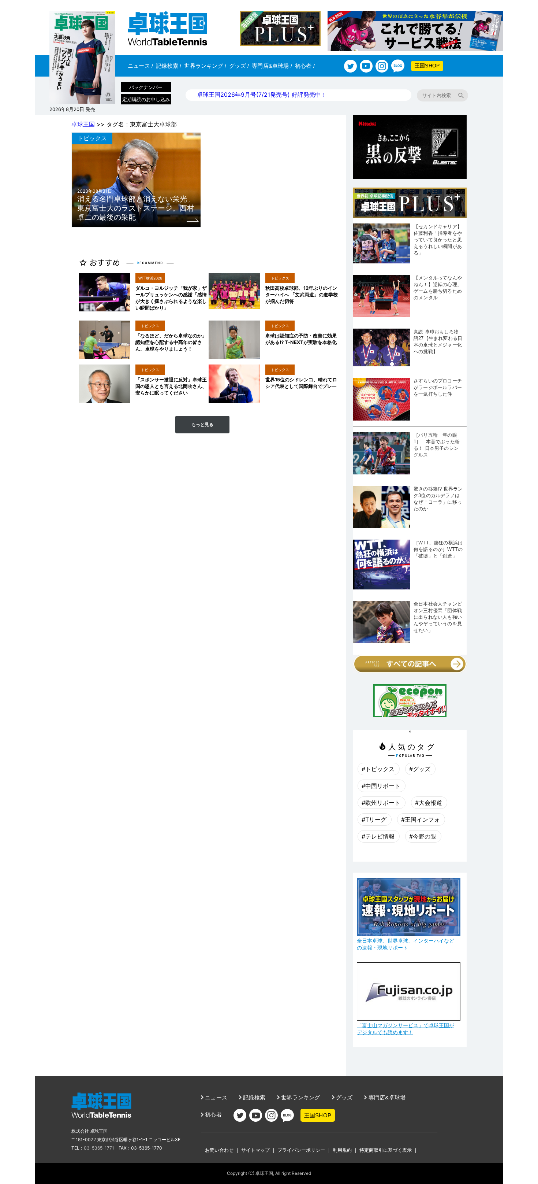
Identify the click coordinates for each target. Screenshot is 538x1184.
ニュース (140, 66)
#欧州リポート (381, 802)
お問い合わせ (219, 1150)
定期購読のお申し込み (146, 99)
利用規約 (342, 1150)
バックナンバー (145, 87)
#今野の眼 (422, 836)
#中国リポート (381, 785)
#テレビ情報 (378, 836)
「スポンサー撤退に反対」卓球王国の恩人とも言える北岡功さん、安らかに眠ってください (171, 386)
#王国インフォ (420, 819)
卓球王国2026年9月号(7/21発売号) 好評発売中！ (262, 94)
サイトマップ (255, 1150)
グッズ (239, 66)
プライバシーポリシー (301, 1150)
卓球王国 (83, 124)
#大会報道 (428, 802)
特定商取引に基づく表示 (385, 1150)
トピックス (92, 138)
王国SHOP (427, 66)
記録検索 (168, 66)
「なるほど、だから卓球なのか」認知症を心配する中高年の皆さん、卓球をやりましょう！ (171, 342)
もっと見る (202, 424)
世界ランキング (205, 66)
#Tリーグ (374, 819)
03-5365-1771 (99, 1148)
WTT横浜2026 (150, 278)
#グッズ (419, 769)
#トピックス (378, 769)
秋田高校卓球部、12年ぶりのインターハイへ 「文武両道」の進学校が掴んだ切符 (301, 294)
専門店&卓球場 (272, 66)
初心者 (305, 66)
